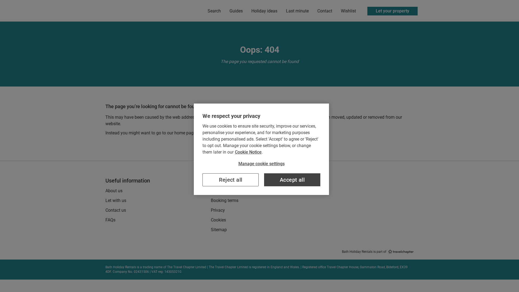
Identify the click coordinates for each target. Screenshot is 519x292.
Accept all (292, 180)
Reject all (230, 180)
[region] (261, 149)
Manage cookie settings (261, 163)
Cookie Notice (248, 152)
